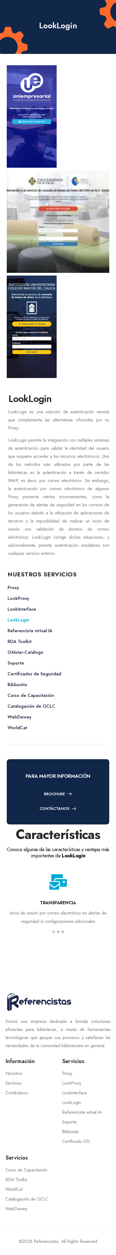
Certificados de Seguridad (34, 674)
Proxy (13, 587)
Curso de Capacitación (31, 695)
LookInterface (22, 609)
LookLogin (18, 620)
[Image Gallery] (32, 116)
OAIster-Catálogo (25, 652)
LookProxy (18, 598)
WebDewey (19, 717)
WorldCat (17, 728)
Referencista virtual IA (30, 631)
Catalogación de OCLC (31, 706)
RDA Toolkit (20, 641)
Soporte (16, 663)
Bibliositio (17, 685)
